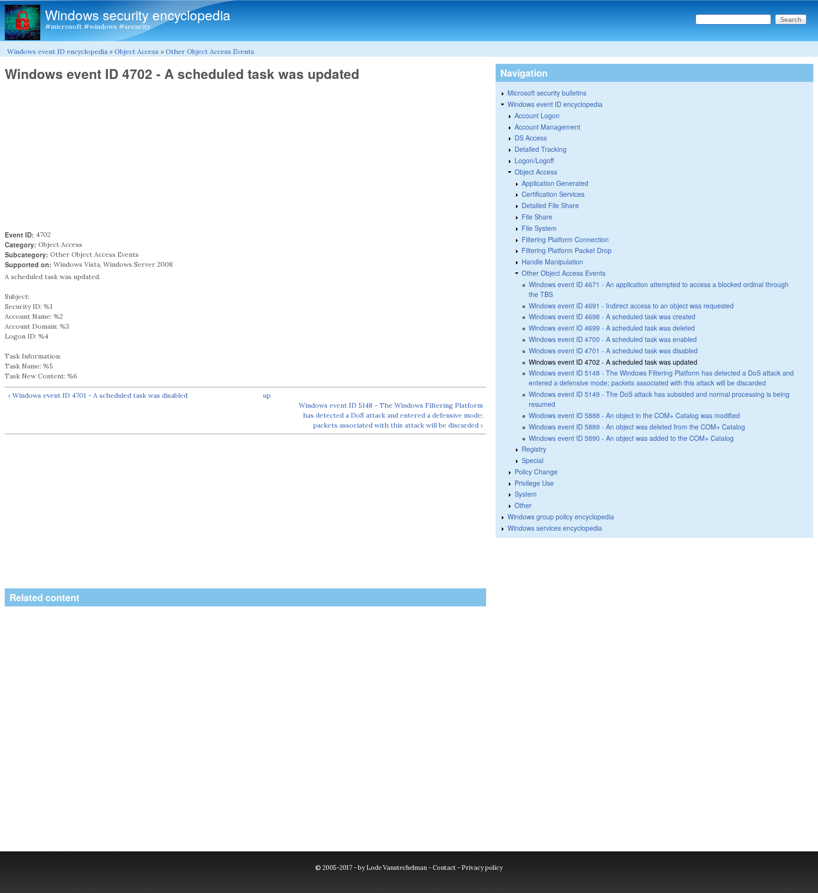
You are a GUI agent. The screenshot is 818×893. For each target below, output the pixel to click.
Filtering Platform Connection (565, 239)
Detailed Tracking (541, 149)
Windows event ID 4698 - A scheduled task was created (612, 316)
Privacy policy (482, 868)
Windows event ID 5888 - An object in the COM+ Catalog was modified (634, 415)
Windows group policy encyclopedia (560, 516)
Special (532, 460)
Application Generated (555, 183)
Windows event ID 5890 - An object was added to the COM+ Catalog (631, 438)
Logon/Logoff (534, 160)
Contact (444, 868)
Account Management (547, 126)
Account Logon (537, 115)
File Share (537, 216)
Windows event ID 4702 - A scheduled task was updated (613, 362)
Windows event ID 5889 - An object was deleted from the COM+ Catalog (637, 426)
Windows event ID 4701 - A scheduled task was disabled (613, 350)
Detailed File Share (550, 205)
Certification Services (553, 194)
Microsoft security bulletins (547, 92)
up (267, 395)
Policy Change (536, 471)
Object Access (137, 51)
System (526, 494)
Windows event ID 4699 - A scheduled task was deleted (612, 328)
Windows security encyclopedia (138, 14)
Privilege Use (534, 483)
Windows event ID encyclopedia (57, 51)
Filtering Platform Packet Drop (567, 250)
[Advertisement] (245, 156)
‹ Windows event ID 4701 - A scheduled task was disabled (97, 395)
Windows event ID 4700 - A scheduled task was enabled (613, 339)
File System (539, 228)
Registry (534, 449)
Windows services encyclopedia (554, 528)
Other (523, 505)
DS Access (531, 137)
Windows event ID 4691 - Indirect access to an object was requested (631, 305)
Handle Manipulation (552, 261)
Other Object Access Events (210, 51)
